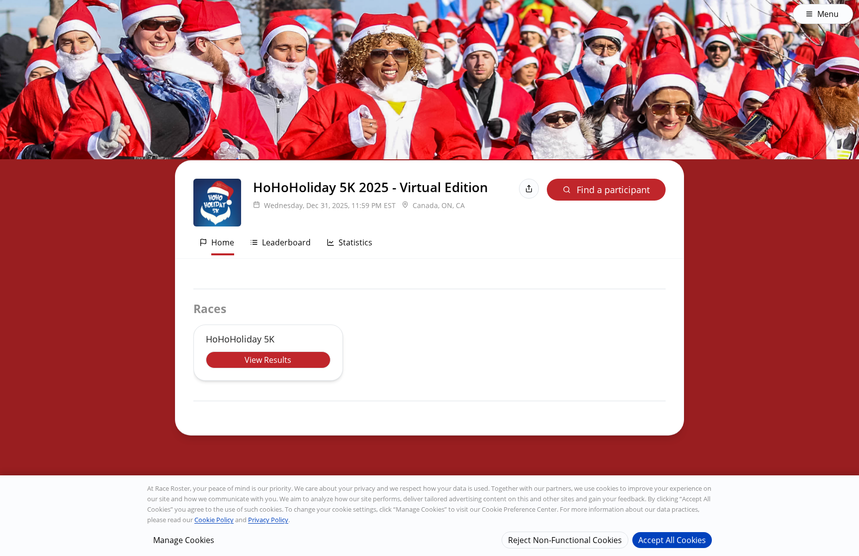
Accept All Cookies (672, 539)
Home (222, 242)
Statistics (355, 242)
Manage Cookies (183, 539)
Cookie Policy (214, 519)
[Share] (529, 189)
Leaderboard (286, 242)
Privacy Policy (268, 519)
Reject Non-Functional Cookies (565, 539)
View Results (268, 359)
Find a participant (613, 190)
